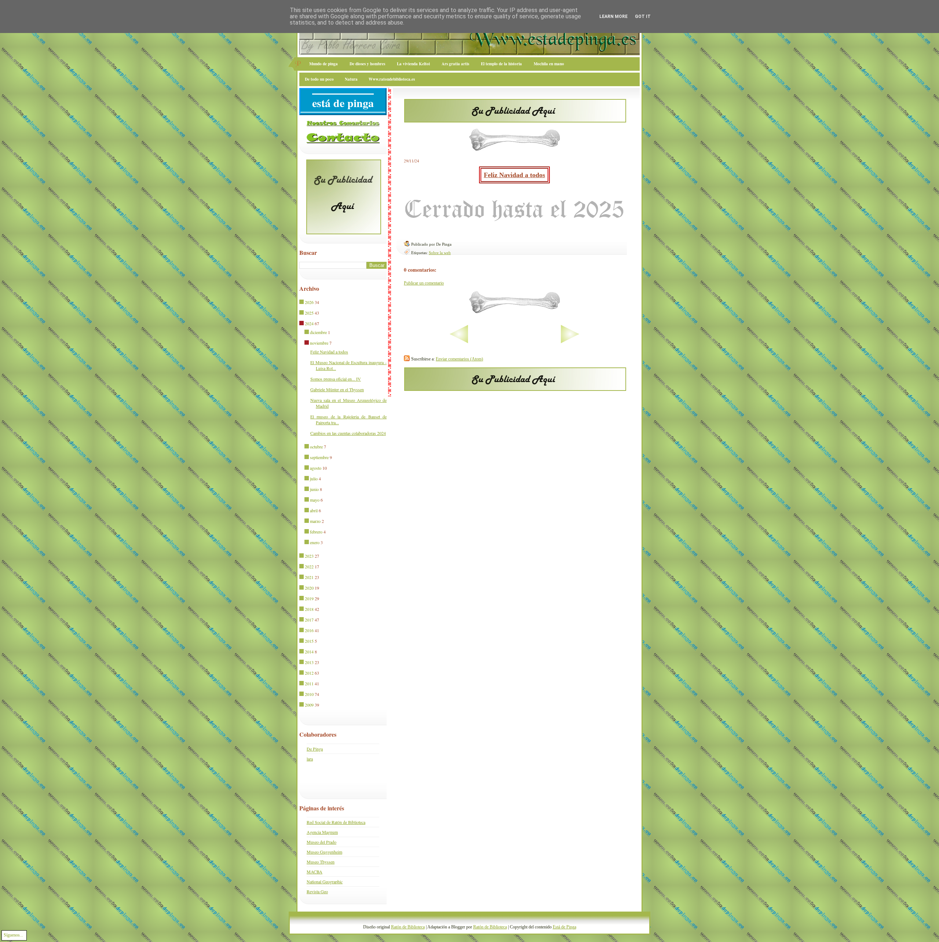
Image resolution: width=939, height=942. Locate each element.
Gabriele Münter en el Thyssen (337, 389)
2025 (309, 313)
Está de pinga (343, 103)
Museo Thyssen (321, 862)
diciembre (318, 332)
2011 (309, 683)
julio (314, 478)
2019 (309, 598)
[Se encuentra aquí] (302, 323)
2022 (309, 566)
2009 (309, 705)
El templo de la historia (501, 64)
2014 (309, 652)
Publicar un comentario (424, 283)
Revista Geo (317, 891)
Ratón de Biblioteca (408, 927)
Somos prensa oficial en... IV (335, 379)
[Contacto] (343, 141)
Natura (351, 79)
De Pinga (315, 749)
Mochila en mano (549, 64)
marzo (315, 521)
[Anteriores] (593, 341)
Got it (643, 16)
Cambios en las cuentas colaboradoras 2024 (348, 433)
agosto (315, 468)
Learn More (613, 16)
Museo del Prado (321, 842)
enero (314, 542)
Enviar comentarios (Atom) (459, 359)
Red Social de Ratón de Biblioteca (336, 822)
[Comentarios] (343, 124)
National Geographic (325, 881)
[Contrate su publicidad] (515, 120)
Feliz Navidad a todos (514, 175)
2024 (309, 323)
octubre (316, 447)
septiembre (319, 457)
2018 (309, 609)
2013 (309, 662)
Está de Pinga (564, 927)
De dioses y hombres (367, 64)
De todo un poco (319, 79)
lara (310, 759)
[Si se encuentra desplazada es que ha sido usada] (302, 302)
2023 (309, 556)
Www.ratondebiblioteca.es (392, 79)
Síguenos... (13, 935)
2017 (309, 620)
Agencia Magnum (322, 832)
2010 (309, 694)
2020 (309, 588)
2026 (309, 302)
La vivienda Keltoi (413, 64)
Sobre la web (440, 252)
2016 (309, 630)
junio (314, 489)
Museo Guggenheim (324, 852)
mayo (314, 500)
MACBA (314, 872)
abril (314, 510)
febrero (316, 532)
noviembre (319, 343)
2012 (309, 673)
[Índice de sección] (436, 341)
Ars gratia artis (455, 64)
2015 (309, 641)
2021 (309, 577)
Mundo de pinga (323, 64)
